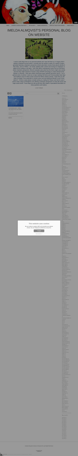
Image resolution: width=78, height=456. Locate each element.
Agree (39, 230)
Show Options (39, 233)
